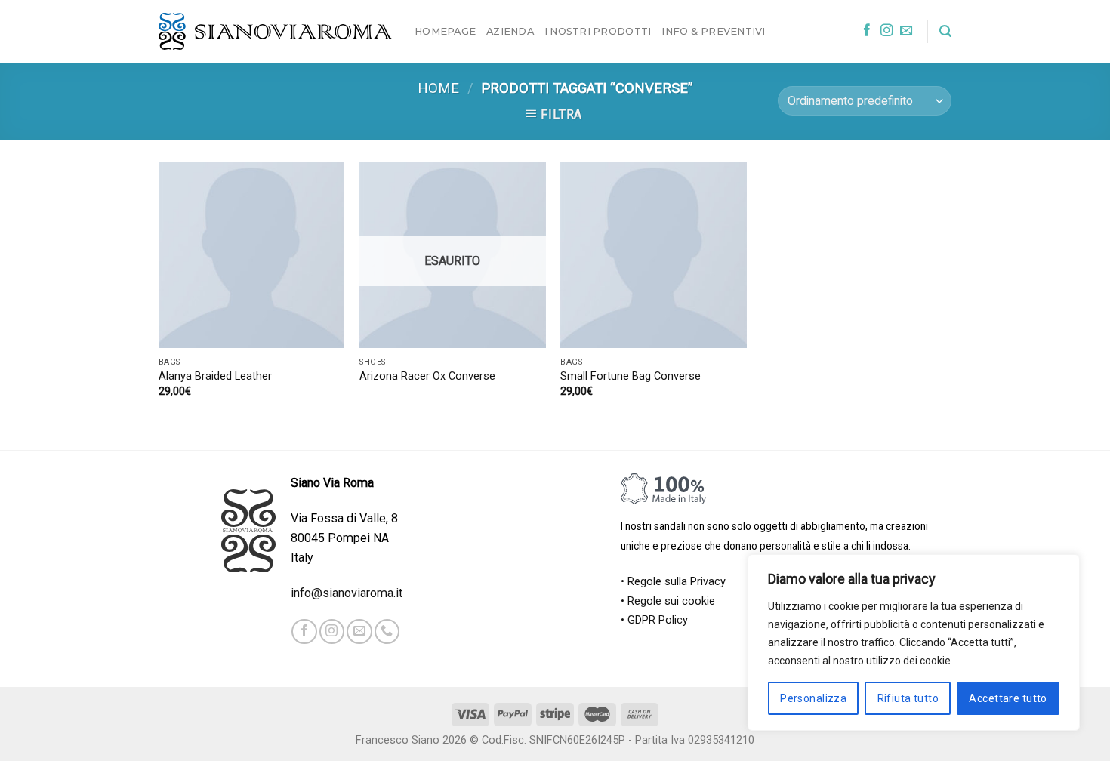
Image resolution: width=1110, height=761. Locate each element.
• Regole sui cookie (668, 601)
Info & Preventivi (713, 31)
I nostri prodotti (597, 31)
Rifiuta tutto (908, 698)
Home (438, 88)
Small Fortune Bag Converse (630, 376)
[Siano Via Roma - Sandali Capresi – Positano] (275, 31)
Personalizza (813, 698)
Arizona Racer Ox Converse (427, 376)
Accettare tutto (1008, 698)
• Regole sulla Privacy (673, 581)
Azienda (510, 31)
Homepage (445, 31)
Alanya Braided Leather (215, 376)
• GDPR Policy (654, 620)
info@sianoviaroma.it (346, 593)
